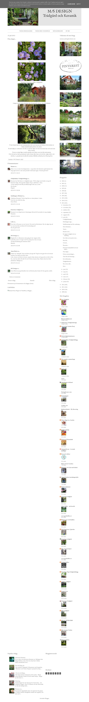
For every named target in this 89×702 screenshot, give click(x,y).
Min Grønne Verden (66, 630)
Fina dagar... (66, 251)
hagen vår (64, 369)
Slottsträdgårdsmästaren (68, 336)
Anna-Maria (14, 251)
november (66, 207)
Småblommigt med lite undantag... (71, 224)
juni (64, 269)
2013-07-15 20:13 (15, 173)
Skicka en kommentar (14, 277)
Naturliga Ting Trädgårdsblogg (69, 572)
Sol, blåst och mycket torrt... (70, 238)
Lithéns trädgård (65, 581)
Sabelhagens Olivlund (16, 196)
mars (64, 276)
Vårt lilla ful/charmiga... (69, 256)
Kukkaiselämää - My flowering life (69, 410)
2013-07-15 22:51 (15, 216)
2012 (63, 284)
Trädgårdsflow (65, 562)
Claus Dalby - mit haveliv (68, 506)
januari (65, 281)
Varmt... (65, 229)
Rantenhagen (64, 396)
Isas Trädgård (65, 299)
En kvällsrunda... (67, 259)
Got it (79, 4)
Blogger (47, 698)
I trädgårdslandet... (67, 219)
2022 (63, 181)
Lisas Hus (64, 309)
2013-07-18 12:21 (15, 263)
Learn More (71, 4)
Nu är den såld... (67, 264)
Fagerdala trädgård (66, 496)
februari (65, 279)
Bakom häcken (65, 640)
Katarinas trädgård (16, 209)
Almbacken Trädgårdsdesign (69, 322)
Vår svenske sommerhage (68, 359)
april (64, 274)
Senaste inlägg (11, 280)
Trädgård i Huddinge (42, 31)
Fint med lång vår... (20, 665)
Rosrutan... (65, 245)
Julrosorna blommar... (20, 657)
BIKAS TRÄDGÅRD (67, 620)
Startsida (32, 280)
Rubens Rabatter (65, 487)
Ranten (13, 166)
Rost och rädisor (65, 454)
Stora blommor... (67, 226)
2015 (63, 198)
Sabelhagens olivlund (67, 382)
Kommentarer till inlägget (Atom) (24, 283)
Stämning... (18, 681)
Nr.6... (64, 266)
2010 (63, 289)
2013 (63, 203)
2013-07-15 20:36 (15, 190)
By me (68, 31)
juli (64, 217)
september (66, 212)
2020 (63, 186)
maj (64, 271)
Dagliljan (63, 349)
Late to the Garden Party (68, 326)
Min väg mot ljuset (66, 548)
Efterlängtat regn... (67, 221)
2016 (63, 195)
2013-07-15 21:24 (15, 204)
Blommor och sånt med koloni (69, 467)
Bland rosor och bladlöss (68, 519)
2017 (63, 193)
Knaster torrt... (66, 231)
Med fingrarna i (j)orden (68, 529)
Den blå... (65, 240)
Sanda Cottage (65, 429)
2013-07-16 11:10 (15, 230)
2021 (63, 183)
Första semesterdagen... (69, 254)
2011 (63, 287)
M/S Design (14, 235)
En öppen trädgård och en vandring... (69, 234)
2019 (63, 188)
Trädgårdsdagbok (25, 31)
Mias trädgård (65, 610)
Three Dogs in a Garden (67, 420)
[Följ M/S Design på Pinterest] (70, 72)
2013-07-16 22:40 (15, 245)
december (65, 205)
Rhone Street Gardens (67, 463)
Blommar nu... (18, 689)
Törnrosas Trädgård (66, 601)
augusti (65, 215)
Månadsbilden (58, 31)
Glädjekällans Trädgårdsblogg (19, 178)
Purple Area (64, 591)
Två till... (65, 243)
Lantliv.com (64, 405)
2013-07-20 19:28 (15, 273)
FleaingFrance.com (66, 392)
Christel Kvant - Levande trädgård (68, 449)
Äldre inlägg (52, 280)
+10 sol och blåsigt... (20, 673)
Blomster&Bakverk (66, 319)
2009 (63, 292)
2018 (63, 190)
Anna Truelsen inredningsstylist (69, 477)
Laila (12, 221)
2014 (63, 200)
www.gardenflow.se (66, 516)
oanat (62, 378)
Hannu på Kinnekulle (67, 439)
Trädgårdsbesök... (67, 261)
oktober (65, 210)
